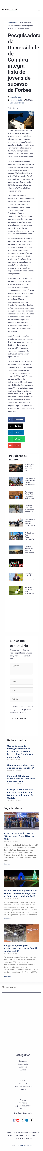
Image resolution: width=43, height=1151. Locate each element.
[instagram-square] (32, 1120)
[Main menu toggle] (38, 9)
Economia (23, 1083)
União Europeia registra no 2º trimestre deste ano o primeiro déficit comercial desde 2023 (21, 893)
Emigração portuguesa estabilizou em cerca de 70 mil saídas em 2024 (20, 948)
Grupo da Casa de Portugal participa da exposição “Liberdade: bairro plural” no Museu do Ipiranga (20, 751)
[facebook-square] (14, 1120)
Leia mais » (7, 864)
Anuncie (23, 1100)
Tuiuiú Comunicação (25, 1145)
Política (23, 1080)
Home (10, 23)
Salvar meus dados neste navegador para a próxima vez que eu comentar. (21, 709)
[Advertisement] (22, 617)
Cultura (15, 23)
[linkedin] (27, 1120)
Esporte (23, 1089)
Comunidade (23, 1064)
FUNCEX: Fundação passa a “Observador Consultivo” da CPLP (19, 836)
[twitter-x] (23, 1120)
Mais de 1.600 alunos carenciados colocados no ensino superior (21, 779)
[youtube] (18, 1120)
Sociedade (23, 1061)
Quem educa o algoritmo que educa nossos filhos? (20, 766)
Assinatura (23, 1103)
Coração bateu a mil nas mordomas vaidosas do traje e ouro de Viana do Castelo (20, 793)
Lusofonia (23, 1067)
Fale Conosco (23, 1109)
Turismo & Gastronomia (23, 1086)
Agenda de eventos (23, 1106)
